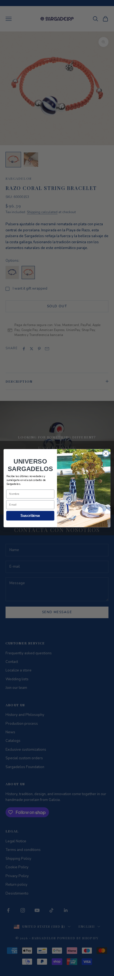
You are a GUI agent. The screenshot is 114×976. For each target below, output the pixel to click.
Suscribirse (30, 515)
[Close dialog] (106, 453)
